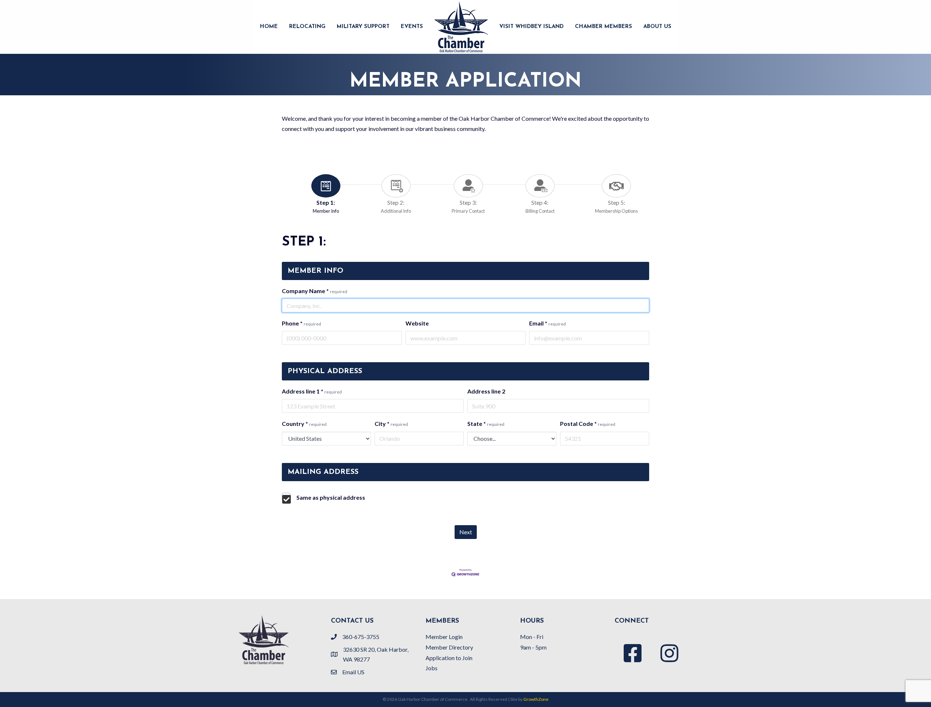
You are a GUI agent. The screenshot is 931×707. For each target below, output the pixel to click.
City (391, 423)
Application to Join (448, 657)
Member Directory (449, 647)
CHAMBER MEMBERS (603, 26)
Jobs (431, 667)
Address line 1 (312, 391)
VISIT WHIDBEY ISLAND (531, 26)
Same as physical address (330, 497)
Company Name (314, 290)
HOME (269, 26)
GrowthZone (535, 699)
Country (304, 423)
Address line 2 (486, 391)
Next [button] (465, 531)
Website (417, 323)
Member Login (444, 636)
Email (547, 323)
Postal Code (587, 423)
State (485, 423)
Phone (301, 323)
